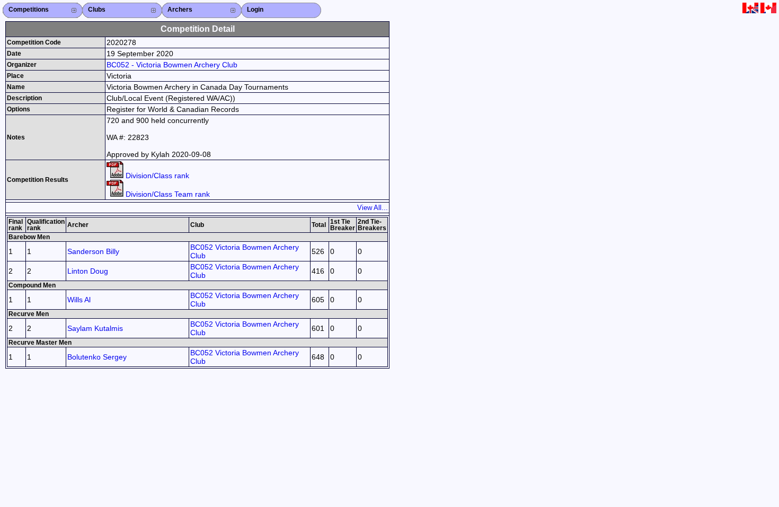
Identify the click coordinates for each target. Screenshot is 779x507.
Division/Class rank (156, 175)
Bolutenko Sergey (97, 357)
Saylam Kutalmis (95, 328)
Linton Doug (87, 271)
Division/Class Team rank (166, 194)
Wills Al (79, 299)
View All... (372, 208)
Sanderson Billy (93, 251)
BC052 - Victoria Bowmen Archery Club (172, 64)
